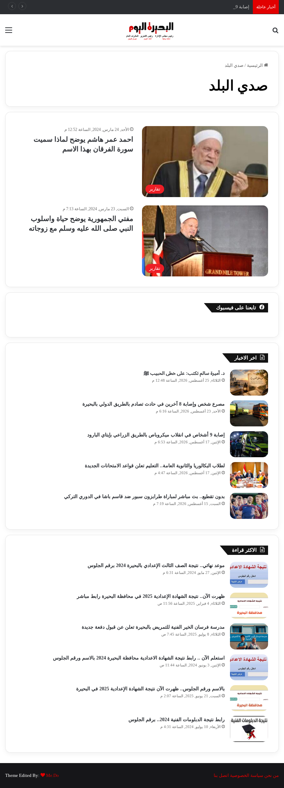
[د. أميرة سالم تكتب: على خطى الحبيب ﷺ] (249, 383)
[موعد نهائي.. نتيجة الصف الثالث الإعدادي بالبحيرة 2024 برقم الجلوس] (249, 575)
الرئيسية (255, 65)
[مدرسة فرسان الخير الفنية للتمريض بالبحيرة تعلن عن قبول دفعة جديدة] (249, 636)
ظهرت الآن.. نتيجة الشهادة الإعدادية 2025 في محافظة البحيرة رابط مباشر (151, 596)
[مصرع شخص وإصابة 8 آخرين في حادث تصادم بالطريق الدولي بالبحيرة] (249, 413)
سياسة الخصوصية (246, 775)
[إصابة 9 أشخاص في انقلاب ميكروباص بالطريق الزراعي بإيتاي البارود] (249, 444)
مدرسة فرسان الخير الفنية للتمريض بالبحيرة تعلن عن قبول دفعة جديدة (153, 627)
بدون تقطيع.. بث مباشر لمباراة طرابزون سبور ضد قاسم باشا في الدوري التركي (144, 496)
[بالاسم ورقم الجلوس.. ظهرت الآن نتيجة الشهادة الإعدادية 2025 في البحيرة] (249, 698)
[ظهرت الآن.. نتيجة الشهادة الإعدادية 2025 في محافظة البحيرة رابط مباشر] (249, 606)
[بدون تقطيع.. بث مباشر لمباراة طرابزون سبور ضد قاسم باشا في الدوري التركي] (249, 506)
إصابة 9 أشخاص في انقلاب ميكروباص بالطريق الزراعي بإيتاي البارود (185, 6)
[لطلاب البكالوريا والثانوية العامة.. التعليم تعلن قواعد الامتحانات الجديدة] (249, 475)
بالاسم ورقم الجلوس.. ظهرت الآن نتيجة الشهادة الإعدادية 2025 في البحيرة (150, 688)
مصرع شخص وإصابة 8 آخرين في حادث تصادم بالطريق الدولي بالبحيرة (153, 404)
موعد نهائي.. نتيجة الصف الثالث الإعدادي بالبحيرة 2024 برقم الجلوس (156, 565)
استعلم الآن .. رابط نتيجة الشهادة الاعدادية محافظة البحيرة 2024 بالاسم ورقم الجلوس (139, 658)
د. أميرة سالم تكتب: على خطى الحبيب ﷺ (184, 373)
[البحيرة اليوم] (142, 30)
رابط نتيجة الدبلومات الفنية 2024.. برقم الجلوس (176, 719)
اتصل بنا (221, 775)
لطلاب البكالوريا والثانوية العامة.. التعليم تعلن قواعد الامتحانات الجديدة (155, 465)
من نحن (271, 775)
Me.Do (52, 775)
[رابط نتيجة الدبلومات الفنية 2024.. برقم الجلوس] (249, 729)
